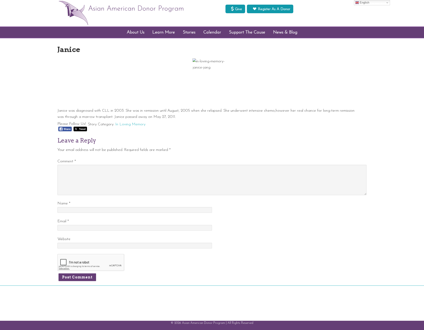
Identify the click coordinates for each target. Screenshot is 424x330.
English (364, 2)
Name (63, 203)
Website (63, 239)
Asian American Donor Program (136, 8)
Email (63, 221)
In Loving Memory (130, 124)
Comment (66, 161)
